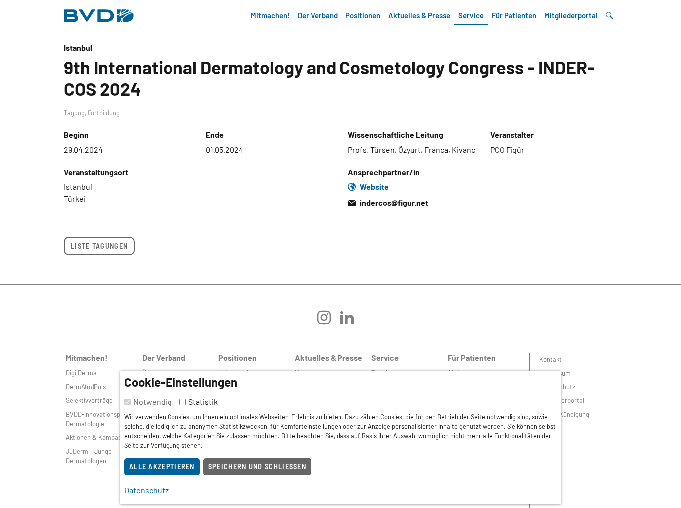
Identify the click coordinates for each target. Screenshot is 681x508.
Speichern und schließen (257, 466)
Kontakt (550, 359)
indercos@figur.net (394, 202)
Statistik (203, 401)
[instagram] (328, 321)
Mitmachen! (270, 15)
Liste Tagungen (99, 246)
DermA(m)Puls (86, 387)
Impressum (555, 373)
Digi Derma (81, 373)
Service (471, 15)
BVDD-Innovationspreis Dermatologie (98, 419)
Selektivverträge (89, 400)
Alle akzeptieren (162, 466)
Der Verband (318, 15)
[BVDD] (99, 13)
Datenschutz (557, 387)
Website (374, 186)
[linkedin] (352, 321)
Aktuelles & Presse (419, 15)
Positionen (362, 15)
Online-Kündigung (564, 414)
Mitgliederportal (571, 15)
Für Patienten (514, 15)
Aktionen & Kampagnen (99, 437)
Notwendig (152, 401)
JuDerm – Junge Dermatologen (89, 456)
